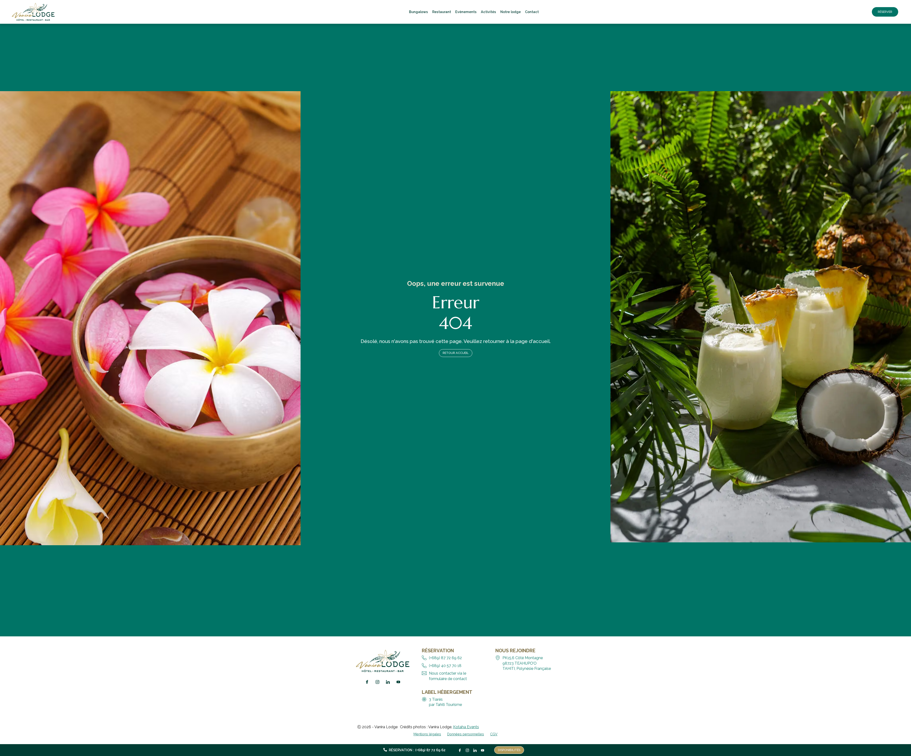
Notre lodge (510, 12)
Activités (488, 12)
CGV (493, 734)
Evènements (466, 12)
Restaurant (441, 12)
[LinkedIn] (475, 749)
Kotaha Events (466, 727)
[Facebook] (459, 749)
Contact (532, 12)
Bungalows (418, 12)
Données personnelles (465, 734)
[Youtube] (482, 749)
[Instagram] (467, 749)
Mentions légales (427, 734)
